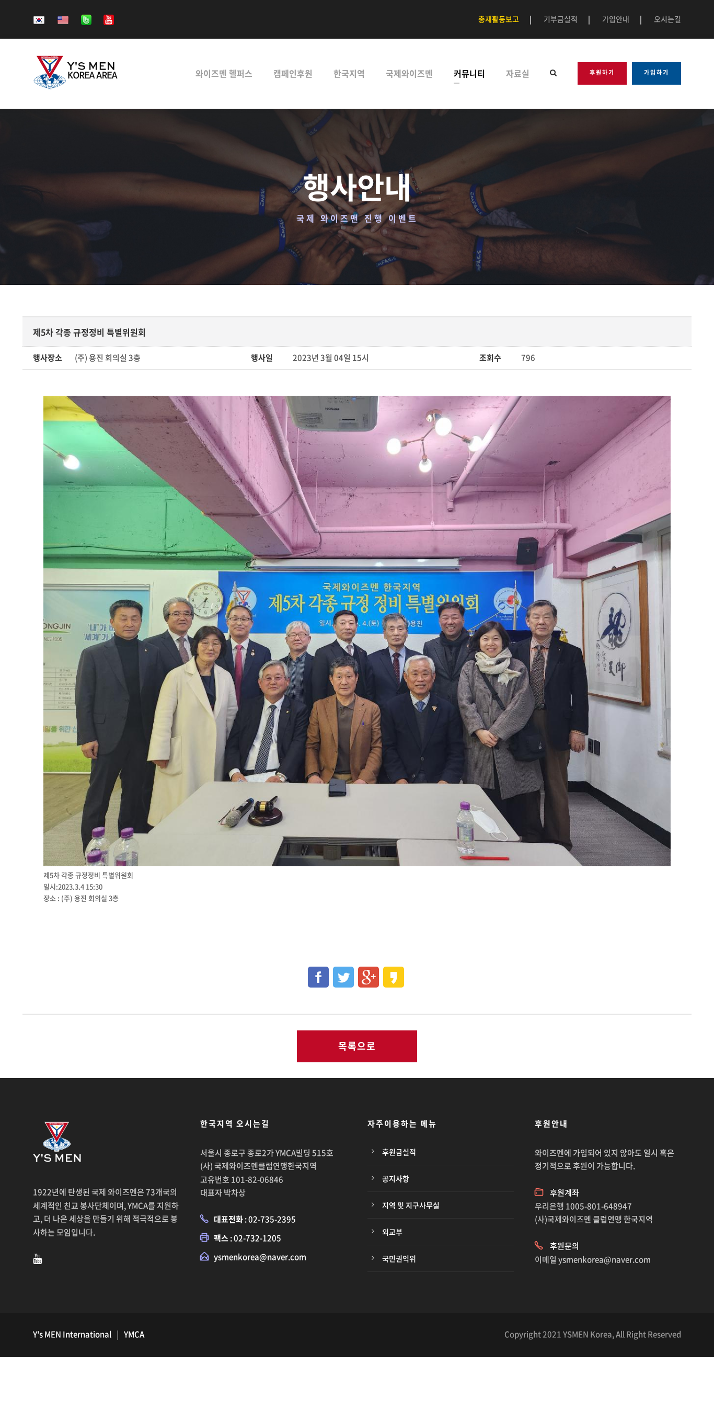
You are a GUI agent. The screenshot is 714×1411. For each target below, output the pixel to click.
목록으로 (357, 1046)
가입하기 (656, 72)
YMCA (134, 1334)
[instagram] (37, 1258)
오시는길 (667, 19)
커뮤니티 (469, 73)
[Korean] (39, 19)
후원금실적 (399, 1151)
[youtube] (108, 19)
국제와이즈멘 (409, 73)
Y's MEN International (72, 1334)
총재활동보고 (498, 19)
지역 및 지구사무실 (411, 1205)
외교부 (392, 1231)
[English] (63, 19)
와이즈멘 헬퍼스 (223, 73)
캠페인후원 (293, 73)
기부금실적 (561, 19)
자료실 (517, 73)
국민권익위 (399, 1258)
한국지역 (349, 73)
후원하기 (602, 72)
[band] (86, 19)
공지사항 (395, 1178)
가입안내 (615, 19)
